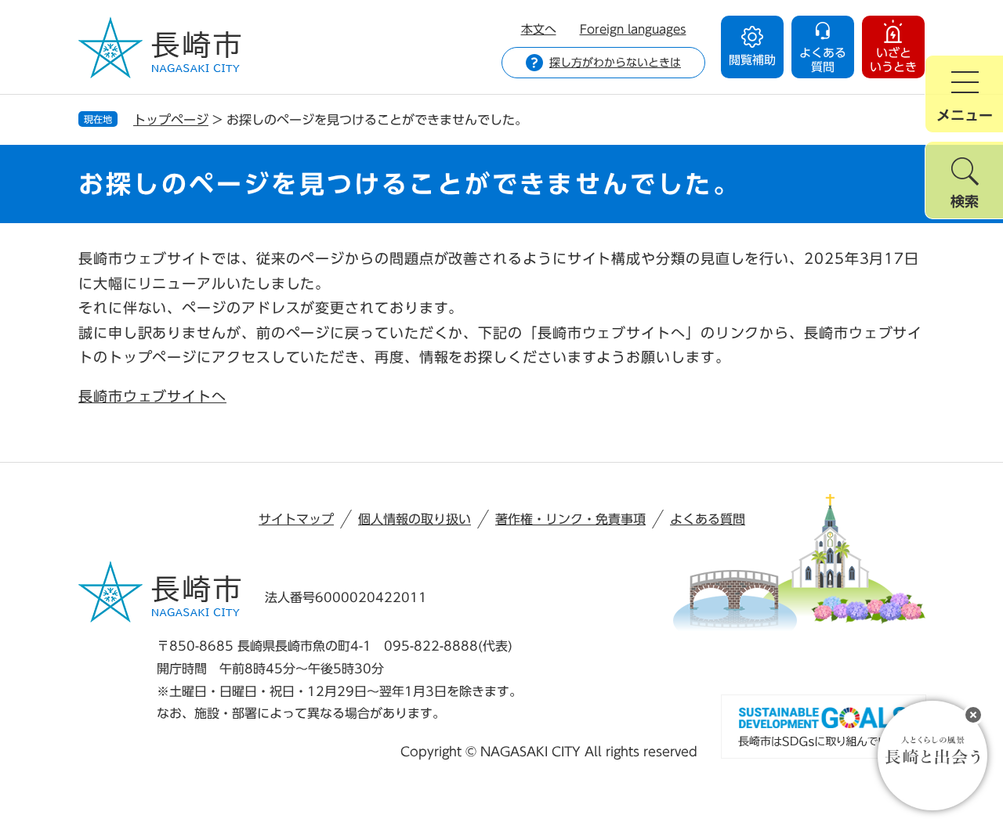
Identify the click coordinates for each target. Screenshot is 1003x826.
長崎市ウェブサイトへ (152, 396)
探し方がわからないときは (615, 62)
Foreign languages (633, 29)
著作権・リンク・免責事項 (570, 519)
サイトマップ (296, 519)
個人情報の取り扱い (414, 519)
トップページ (170, 120)
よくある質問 (707, 519)
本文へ (538, 29)
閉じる (973, 715)
